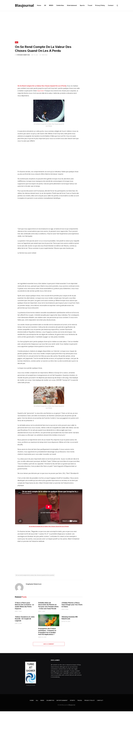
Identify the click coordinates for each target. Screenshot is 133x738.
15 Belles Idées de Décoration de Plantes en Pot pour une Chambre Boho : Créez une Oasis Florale (48, 605)
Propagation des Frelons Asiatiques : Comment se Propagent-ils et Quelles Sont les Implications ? (47, 631)
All (45, 5)
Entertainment (72, 5)
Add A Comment (48, 644)
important (40, 91)
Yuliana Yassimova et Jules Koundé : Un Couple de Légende (25, 619)
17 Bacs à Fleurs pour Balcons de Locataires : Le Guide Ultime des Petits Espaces (24, 605)
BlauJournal (72, 705)
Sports (82, 5)
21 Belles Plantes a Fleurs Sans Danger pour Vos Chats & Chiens (72, 605)
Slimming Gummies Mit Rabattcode (70, 618)
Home (39, 5)
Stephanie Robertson (23, 55)
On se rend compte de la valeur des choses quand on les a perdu (35, 575)
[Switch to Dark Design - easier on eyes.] (117, 5)
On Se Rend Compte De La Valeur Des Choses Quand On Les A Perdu (42, 86)
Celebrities (60, 5)
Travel (90, 5)
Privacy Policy (100, 5)
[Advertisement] (66, 28)
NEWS (51, 5)
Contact (110, 5)
